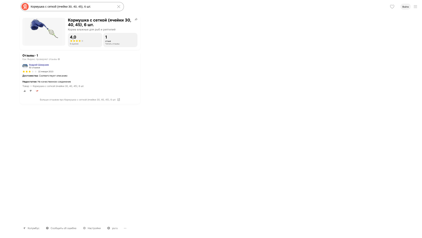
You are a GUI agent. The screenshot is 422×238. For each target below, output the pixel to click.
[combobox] (71, 6)
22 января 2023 (45, 71)
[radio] (24, 91)
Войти (405, 6)
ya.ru (115, 228)
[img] (29, 71)
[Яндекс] (25, 6)
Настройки (94, 228)
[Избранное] (392, 6)
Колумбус (33, 228)
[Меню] (415, 6)
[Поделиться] (136, 19)
